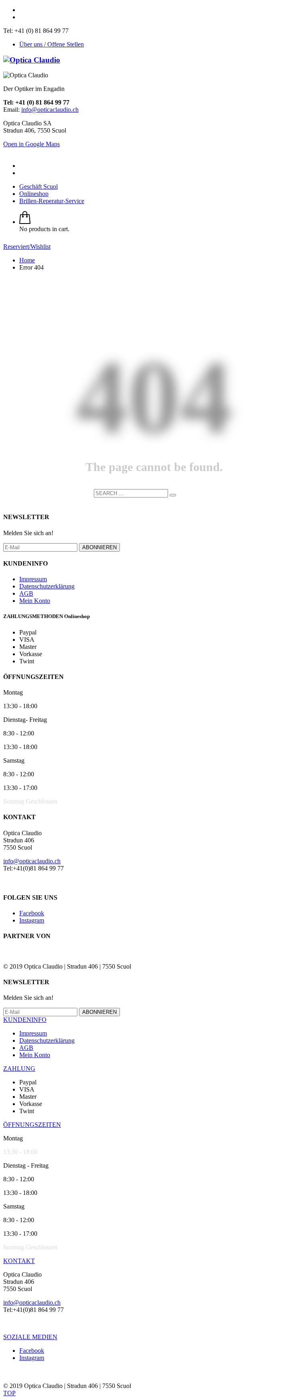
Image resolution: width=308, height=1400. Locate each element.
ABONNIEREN (99, 547)
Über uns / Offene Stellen (51, 44)
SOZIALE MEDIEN (30, 1337)
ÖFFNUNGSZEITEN (32, 1124)
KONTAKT (19, 1260)
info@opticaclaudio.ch (50, 109)
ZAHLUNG (19, 1068)
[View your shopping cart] (24, 221)
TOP (9, 1393)
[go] (173, 495)
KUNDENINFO (25, 1019)
